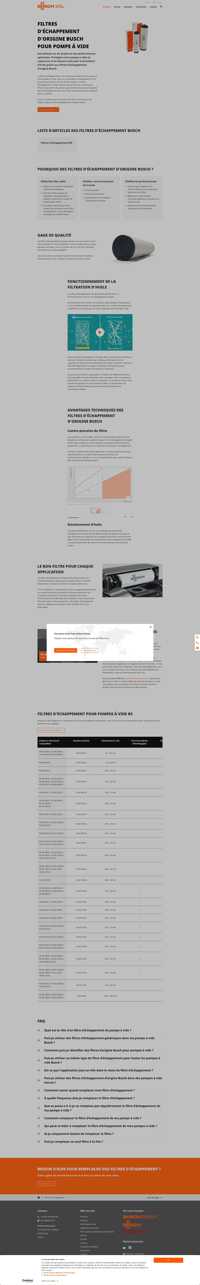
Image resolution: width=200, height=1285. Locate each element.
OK (168, 1260)
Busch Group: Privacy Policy (55, 1275)
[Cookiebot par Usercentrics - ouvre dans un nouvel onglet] (28, 1280)
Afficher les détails (48, 1281)
